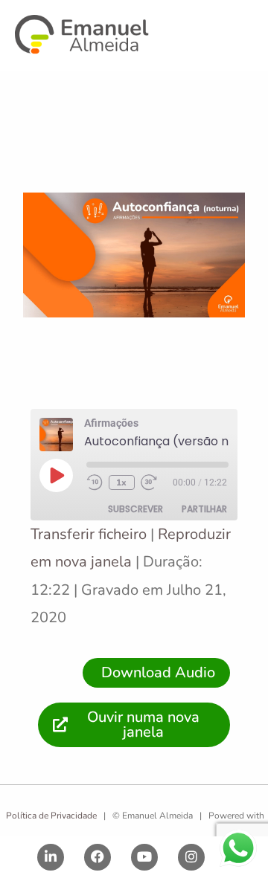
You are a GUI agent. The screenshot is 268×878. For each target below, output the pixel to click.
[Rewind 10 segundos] (94, 482)
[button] (248, 36)
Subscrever (135, 509)
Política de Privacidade (50, 815)
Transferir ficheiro (89, 534)
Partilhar (204, 509)
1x (121, 482)
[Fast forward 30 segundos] (155, 482)
